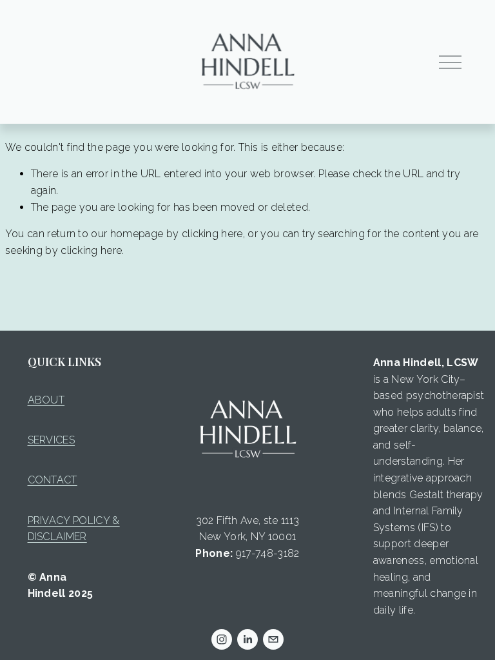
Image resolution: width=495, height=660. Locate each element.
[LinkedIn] (247, 639)
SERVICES (51, 440)
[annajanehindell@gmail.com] (273, 639)
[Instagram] (221, 639)
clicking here (212, 234)
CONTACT (52, 480)
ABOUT (46, 400)
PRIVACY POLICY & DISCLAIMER (74, 528)
